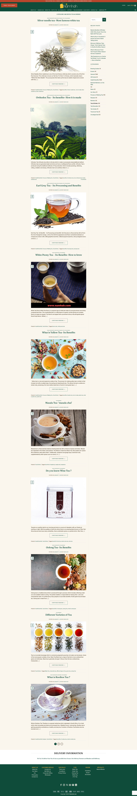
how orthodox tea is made (79, 177)
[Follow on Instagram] (64, 785)
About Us (33, 10)
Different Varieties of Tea (58, 614)
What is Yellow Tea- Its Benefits (58, 332)
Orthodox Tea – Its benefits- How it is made (58, 97)
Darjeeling (88, 770)
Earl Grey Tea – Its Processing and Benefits (58, 185)
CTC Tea (75, 776)
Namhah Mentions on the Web (97, 83)
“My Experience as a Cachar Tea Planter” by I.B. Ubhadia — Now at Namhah (98, 58)
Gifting (69, 10)
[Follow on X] (67, 785)
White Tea (75, 775)
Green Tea (75, 771)
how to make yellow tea (78, 395)
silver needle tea (39, 91)
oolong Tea (65, 608)
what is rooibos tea (71, 739)
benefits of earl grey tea (68, 248)
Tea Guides (94, 109)
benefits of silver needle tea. (69, 89)
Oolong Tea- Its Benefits (58, 547)
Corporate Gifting (47, 773)
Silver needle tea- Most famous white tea (58, 20)
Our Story (93, 92)
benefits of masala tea (50, 464)
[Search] (135, 10)
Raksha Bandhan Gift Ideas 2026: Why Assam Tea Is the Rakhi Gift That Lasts (98, 32)
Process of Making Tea (59, 18)
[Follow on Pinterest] (73, 785)
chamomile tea (53, 671)
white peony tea (61, 326)
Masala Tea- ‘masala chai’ (58, 402)
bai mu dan (55, 326)
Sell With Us (47, 771)
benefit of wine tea (57, 541)
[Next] (62, 744)
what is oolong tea (72, 608)
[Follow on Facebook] (61, 785)
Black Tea (47, 671)
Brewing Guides (95, 68)
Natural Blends (101, 769)
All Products (61, 10)
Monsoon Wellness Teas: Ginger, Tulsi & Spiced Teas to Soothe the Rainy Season (98, 45)
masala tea (63, 464)
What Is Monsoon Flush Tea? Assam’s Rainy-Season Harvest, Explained (98, 51)
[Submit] (104, 19)
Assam (88, 772)
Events (92, 71)
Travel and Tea (94, 111)
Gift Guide (93, 77)
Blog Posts (87, 10)
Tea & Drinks (67, 18)
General (93, 74)
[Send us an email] (70, 785)
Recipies (59, 674)
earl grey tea (76, 248)
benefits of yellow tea (67, 395)
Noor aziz (66, 24)
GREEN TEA (47, 10)
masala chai (57, 464)
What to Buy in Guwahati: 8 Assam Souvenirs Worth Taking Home (98, 38)
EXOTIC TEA (54, 10)
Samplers (101, 10)
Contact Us (94, 10)
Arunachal (88, 774)
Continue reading (58, 83)
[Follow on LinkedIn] (76, 785)
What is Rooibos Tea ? (58, 677)
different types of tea (61, 671)
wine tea (70, 541)
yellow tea (39, 396)
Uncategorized (95, 114)
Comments (83, 179)
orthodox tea (34, 179)
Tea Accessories (78, 10)
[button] (123, 5)
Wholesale (48, 775)
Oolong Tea (75, 773)
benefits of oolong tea (57, 608)
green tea (68, 671)
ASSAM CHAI (41, 10)
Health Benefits (50, 18)
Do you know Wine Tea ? (58, 470)
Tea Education (94, 106)
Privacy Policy (62, 773)
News (92, 89)
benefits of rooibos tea (62, 739)
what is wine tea (64, 541)
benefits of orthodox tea (68, 177)
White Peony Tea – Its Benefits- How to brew (58, 254)
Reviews (93, 100)
